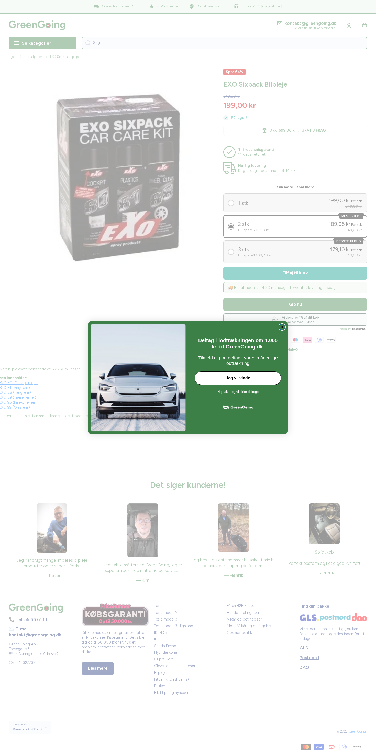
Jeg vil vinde (238, 378)
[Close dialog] (282, 327)
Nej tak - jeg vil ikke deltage (238, 392)
